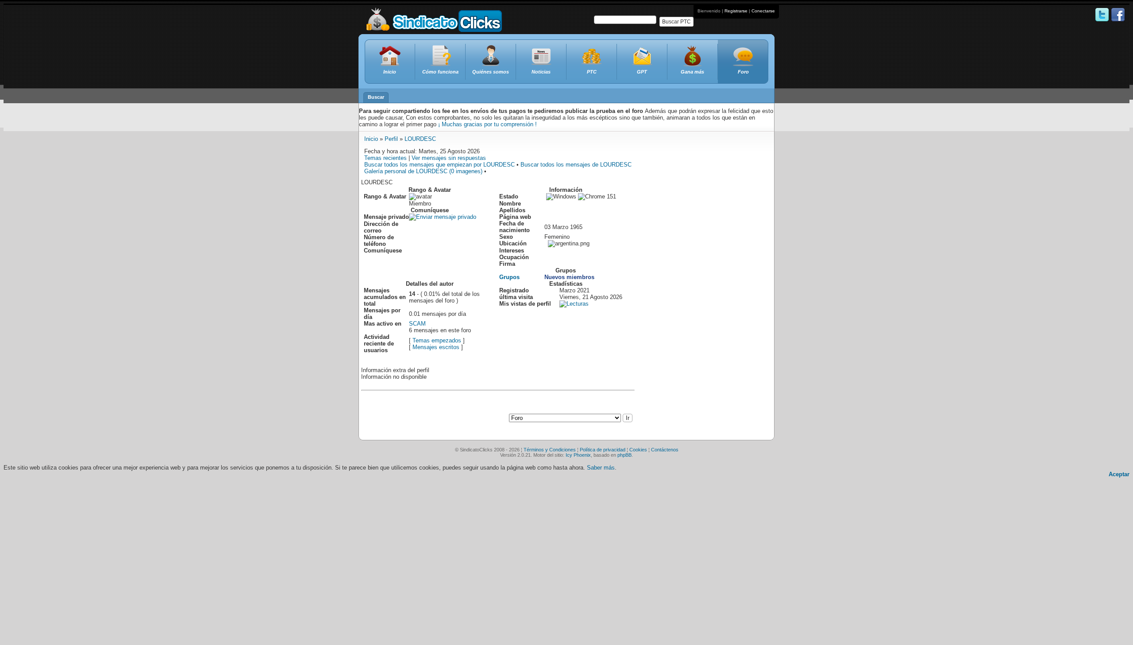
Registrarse (736, 10)
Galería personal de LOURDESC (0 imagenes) (423, 171)
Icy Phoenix (578, 455)
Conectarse (763, 10)
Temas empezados (436, 340)
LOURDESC (420, 139)
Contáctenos (664, 449)
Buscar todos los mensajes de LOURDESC (576, 164)
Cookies (638, 449)
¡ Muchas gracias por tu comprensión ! (487, 124)
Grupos (509, 277)
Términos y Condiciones (550, 449)
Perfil (391, 139)
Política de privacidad (602, 449)
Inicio (371, 139)
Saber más (601, 467)
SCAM (417, 323)
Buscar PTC (676, 22)
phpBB (624, 455)
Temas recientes (385, 158)
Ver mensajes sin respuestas (449, 158)
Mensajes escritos (435, 347)
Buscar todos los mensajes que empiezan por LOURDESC (439, 164)
